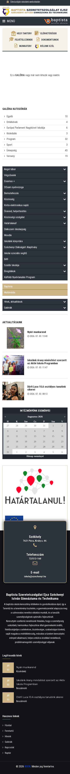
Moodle (8, 235)
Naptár (8, 753)
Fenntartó (9, 731)
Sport (9, 144)
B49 (6, 259)
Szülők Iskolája (11, 265)
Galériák (8, 307)
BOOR (27, 766)
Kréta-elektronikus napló (16, 205)
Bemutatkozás (11, 193)
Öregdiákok (9, 271)
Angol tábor (10, 169)
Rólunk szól (47, 46)
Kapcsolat (9, 747)
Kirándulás (12, 133)
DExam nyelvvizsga (14, 187)
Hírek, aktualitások (13, 301)
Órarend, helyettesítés (15, 211)
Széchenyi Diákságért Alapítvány (20, 247)
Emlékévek (12, 122)
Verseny (11, 156)
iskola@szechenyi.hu (35, 576)
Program (11, 139)
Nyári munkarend (36, 332)
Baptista (8, 286)
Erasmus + (9, 181)
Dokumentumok (50, 39)
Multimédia (9, 292)
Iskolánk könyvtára (13, 241)
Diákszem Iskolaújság (15, 229)
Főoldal (8, 725)
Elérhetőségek (48, 33)
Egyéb (10, 116)
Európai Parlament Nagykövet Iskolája (26, 127)
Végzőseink (10, 175)
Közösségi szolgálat (14, 217)
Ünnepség (12, 150)
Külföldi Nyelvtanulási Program (19, 277)
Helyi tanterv (24, 33)
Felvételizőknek (24, 39)
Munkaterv (25, 46)
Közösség (9, 199)
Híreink (8, 736)
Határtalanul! (10, 223)
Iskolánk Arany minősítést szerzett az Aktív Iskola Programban (47, 362)
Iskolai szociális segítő (15, 253)
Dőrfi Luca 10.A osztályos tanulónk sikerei (46, 388)
